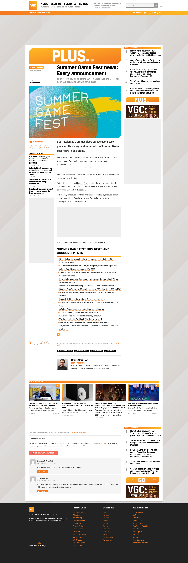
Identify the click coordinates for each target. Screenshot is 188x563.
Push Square (137, 531)
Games (105, 526)
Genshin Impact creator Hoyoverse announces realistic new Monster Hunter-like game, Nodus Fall (144, 91)
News (44, 4)
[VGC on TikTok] (157, 13)
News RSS (106, 534)
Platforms (106, 531)
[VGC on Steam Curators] (160, 13)
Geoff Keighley (70, 161)
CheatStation (138, 512)
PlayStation (45, 7)
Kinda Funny (137, 520)
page (105, 443)
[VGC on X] (150, 13)
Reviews (55, 4)
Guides (83, 4)
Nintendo (60, 7)
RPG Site (136, 534)
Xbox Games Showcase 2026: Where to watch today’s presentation (40, 182)
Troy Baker (68, 201)
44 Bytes (43, 544)
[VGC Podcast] (147, 13)
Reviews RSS (107, 540)
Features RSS (108, 537)
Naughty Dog (82, 183)
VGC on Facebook (80, 534)
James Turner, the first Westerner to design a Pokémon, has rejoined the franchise (145, 62)
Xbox (53, 7)
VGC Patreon (78, 537)
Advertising (77, 518)
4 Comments (56, 413)
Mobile (77, 7)
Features (70, 4)
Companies (107, 529)
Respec (135, 537)
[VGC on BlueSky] (152, 13)
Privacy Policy (78, 526)
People (105, 523)
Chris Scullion (34, 83)
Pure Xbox (137, 529)
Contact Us (77, 523)
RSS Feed (76, 531)
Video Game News (37, 67)
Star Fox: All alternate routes (104, 6)
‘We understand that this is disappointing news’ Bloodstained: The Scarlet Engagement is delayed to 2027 (110, 406)
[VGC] (33, 5)
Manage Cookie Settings (82, 512)
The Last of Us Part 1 (94, 174)
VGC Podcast (78, 540)
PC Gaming (69, 7)
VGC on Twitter (79, 543)
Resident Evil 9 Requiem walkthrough (107, 3)
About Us (76, 515)
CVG (134, 515)
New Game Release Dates (103, 8)
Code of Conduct (79, 520)
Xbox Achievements (140, 543)
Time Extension (138, 540)
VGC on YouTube (79, 545)
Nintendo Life (138, 523)
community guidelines (78, 433)
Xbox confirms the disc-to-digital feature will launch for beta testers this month (77, 406)
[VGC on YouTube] (155, 13)
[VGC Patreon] (145, 13)
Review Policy (78, 529)
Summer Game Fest (73, 157)
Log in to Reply (42, 471)
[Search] (156, 5)
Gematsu (136, 518)
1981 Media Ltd (36, 514)
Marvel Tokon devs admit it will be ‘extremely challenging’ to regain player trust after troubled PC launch (145, 53)
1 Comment (155, 413)
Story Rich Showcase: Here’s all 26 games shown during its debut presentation (41, 191)
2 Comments (38, 142)
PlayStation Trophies (140, 526)
